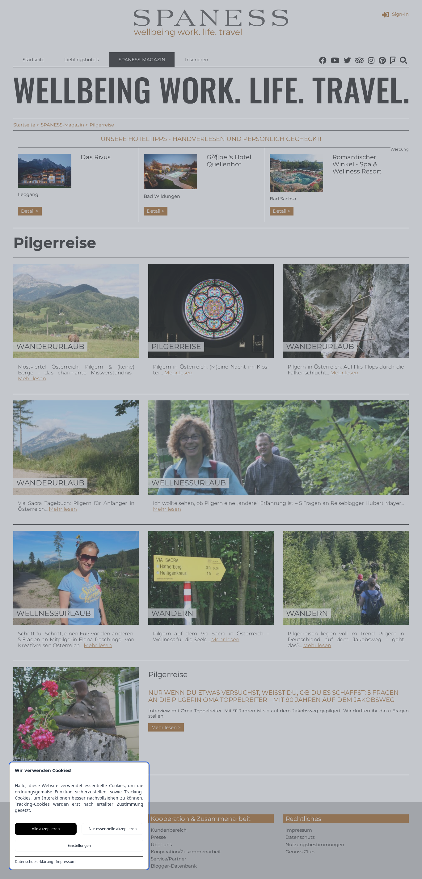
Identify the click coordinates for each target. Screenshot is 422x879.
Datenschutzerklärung (34, 861)
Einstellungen (79, 845)
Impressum (65, 861)
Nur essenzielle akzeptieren (113, 828)
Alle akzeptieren (46, 828)
